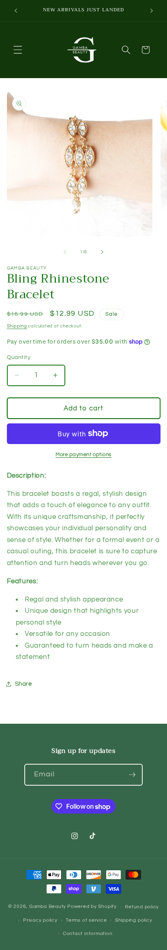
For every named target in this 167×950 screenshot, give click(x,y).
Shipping (17, 326)
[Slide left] (65, 252)
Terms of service (86, 920)
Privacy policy (40, 920)
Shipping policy (133, 920)
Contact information (88, 933)
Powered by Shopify (92, 907)
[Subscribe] (132, 775)
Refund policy (142, 907)
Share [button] (23, 683)
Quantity (19, 357)
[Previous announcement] (16, 11)
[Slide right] (102, 252)
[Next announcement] (152, 11)
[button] (18, 50)
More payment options (83, 454)
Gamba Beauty (47, 907)
